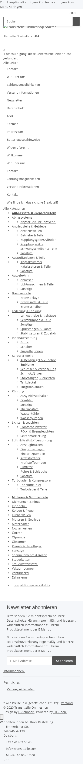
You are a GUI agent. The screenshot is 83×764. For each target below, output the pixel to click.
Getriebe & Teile (31, 235)
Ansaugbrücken (31, 445)
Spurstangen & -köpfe (36, 329)
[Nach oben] (1, 717)
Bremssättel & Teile (34, 302)
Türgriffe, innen (31, 351)
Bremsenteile (21, 293)
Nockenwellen (22, 528)
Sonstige (26, 253)
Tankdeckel (28, 382)
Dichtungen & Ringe (26, 502)
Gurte (24, 342)
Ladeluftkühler (30, 485)
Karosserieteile (22, 356)
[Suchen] (76, 21)
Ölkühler (26, 400)
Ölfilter (17, 533)
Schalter (26, 347)
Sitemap (13, 124)
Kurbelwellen (21, 515)
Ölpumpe (18, 537)
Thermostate (29, 409)
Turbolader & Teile (33, 489)
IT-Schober (26, 712)
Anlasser (26, 280)
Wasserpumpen (31, 418)
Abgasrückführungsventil (38, 222)
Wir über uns (16, 77)
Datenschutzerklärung (23, 642)
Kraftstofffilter (30, 458)
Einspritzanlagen (32, 449)
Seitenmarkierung (33, 436)
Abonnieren (64, 661)
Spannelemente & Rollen (29, 555)
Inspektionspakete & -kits (32, 585)
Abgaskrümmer (31, 262)
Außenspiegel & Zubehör (38, 360)
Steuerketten (21, 560)
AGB (10, 116)
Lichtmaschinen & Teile (37, 284)
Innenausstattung (24, 338)
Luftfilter (26, 467)
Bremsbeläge (29, 298)
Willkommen (15, 155)
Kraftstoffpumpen (33, 463)
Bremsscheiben (31, 307)
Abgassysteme (22, 217)
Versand (67, 703)
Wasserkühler (30, 413)
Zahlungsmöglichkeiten (23, 85)
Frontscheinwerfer (33, 427)
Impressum (15, 132)
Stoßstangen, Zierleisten (37, 378)
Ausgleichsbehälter (34, 396)
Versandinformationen (23, 92)
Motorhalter (20, 524)
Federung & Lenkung (27, 311)
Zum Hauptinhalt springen (19, 2)
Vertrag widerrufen (20, 689)
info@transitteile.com (21, 749)
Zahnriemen (20, 577)
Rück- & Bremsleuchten (37, 431)
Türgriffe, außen (32, 387)
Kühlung (18, 391)
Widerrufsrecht (18, 147)
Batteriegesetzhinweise (23, 140)
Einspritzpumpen (32, 454)
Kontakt (12, 69)
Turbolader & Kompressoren (32, 480)
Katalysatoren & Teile (35, 266)
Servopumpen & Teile (35, 320)
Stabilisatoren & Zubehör (38, 333)
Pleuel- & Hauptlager (27, 546)
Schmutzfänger (31, 373)
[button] (57, 13)
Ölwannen (19, 542)
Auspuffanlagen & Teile (28, 258)
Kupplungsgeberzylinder (38, 240)
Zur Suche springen (53, 2)
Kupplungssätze (31, 244)
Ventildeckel (20, 573)
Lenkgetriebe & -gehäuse (38, 315)
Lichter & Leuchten (25, 422)
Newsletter (14, 100)
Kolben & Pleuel (23, 510)
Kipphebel (19, 506)
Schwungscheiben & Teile (38, 249)
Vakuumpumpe (23, 568)
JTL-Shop (60, 712)
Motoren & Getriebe (26, 519)
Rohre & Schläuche (33, 471)
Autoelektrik (20, 275)
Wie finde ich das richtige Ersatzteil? (32, 202)
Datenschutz (16, 108)
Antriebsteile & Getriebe (29, 226)
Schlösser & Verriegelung (38, 369)
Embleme (27, 364)
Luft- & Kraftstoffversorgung (32, 440)
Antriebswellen (31, 231)
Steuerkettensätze (25, 564)
